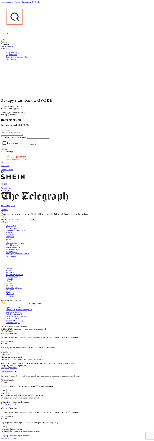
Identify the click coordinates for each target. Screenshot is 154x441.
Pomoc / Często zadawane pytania (19, 310)
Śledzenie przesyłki (13, 323)
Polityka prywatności (14, 314)
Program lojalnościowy (14, 320)
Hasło (3, 354)
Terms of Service (63, 363)
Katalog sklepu (35, 303)
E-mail (3, 352)
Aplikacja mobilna (13, 308)
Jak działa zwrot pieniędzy (16, 316)
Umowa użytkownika (14, 312)
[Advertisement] (77, 79)
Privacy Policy (48, 363)
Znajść (33, 219)
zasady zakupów (7, 46)
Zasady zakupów (12, 318)
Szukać (4, 219)
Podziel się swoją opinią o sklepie (13, 137)
